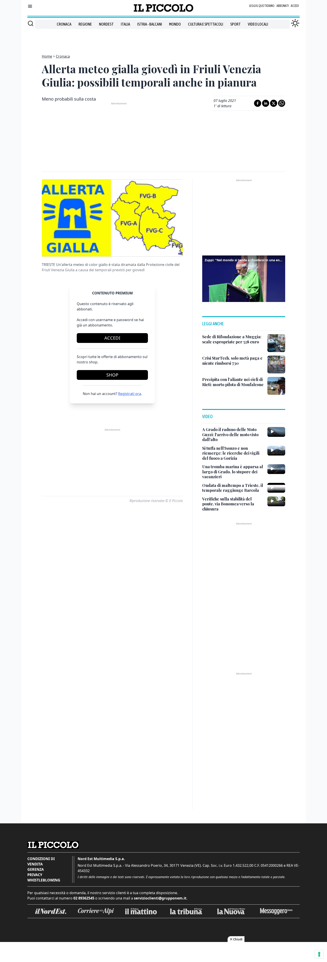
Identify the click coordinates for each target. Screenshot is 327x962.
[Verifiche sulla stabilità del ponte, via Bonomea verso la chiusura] (276, 501)
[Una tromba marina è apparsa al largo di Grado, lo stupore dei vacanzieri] (276, 469)
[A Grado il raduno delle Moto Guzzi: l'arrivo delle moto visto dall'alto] (276, 432)
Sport (235, 24)
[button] (243, 278)
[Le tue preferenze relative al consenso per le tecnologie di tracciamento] (319, 954)
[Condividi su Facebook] (257, 103)
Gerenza (35, 869)
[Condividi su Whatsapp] (281, 103)
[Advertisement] (163, 39)
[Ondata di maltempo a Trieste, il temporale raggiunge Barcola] (276, 488)
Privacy (34, 874)
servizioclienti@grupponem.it (160, 898)
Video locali (258, 24)
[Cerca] (30, 23)
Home (47, 56)
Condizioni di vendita (41, 861)
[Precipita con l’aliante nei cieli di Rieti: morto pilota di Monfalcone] (276, 386)
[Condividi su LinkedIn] (265, 103)
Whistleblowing (43, 880)
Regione (85, 24)
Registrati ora (129, 393)
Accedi (295, 6)
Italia (125, 24)
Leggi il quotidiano (262, 6)
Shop (112, 375)
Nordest (106, 24)
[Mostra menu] (30, 6)
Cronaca (64, 24)
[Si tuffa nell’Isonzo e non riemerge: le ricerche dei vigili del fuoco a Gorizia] (276, 451)
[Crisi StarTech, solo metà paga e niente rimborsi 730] (276, 364)
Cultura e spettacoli (205, 24)
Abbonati (283, 6)
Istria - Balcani (149, 24)
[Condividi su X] (273, 103)
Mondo (175, 24)
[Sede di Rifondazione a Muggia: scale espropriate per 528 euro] (276, 343)
